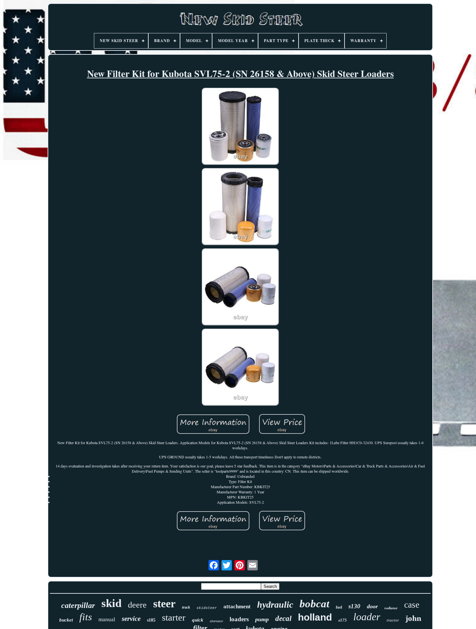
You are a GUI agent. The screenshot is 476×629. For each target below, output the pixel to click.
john (413, 618)
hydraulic (275, 605)
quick (197, 620)
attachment (237, 606)
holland (315, 617)
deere (137, 605)
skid (111, 603)
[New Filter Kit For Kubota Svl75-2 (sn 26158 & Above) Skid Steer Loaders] (240, 127)
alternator (216, 621)
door (372, 606)
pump (262, 619)
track (186, 607)
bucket (66, 620)
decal (283, 618)
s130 (354, 606)
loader (366, 617)
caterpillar (78, 605)
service (131, 619)
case (411, 605)
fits (85, 617)
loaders (239, 619)
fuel (339, 607)
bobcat (314, 604)
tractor (393, 620)
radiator (391, 608)
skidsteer (207, 608)
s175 (342, 620)
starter (174, 617)
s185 (151, 620)
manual (106, 619)
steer (164, 604)
